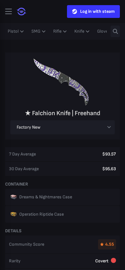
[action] (8, 11)
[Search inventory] (115, 31)
